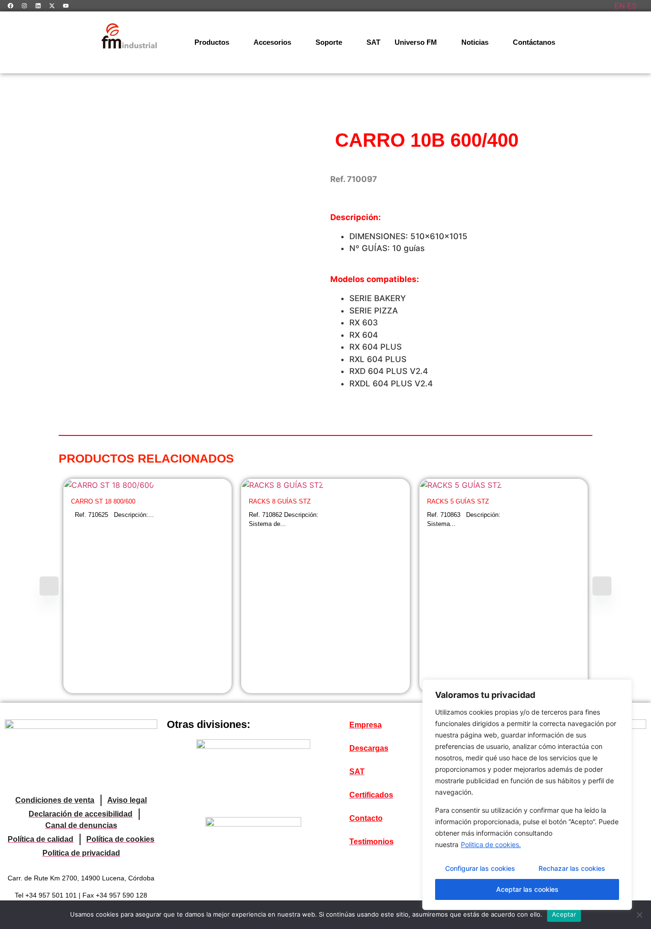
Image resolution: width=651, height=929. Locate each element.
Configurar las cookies (480, 868)
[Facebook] (10, 5)
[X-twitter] (52, 5)
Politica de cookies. (491, 844)
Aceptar (564, 914)
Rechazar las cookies (572, 868)
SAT (373, 42)
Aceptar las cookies (527, 889)
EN (619, 5)
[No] (639, 914)
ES (632, 5)
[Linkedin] (38, 5)
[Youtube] (65, 5)
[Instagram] (24, 5)
